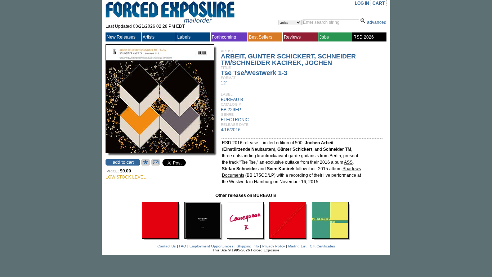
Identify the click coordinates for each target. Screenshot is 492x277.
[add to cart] (123, 162)
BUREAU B (232, 99)
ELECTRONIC (235, 119)
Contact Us (166, 246)
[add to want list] (145, 164)
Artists (149, 37)
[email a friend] (155, 164)
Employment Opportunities (211, 246)
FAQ (182, 246)
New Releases (121, 37)
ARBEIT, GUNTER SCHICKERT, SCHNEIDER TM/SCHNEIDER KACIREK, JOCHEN (288, 59)
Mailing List (297, 246)
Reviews (292, 37)
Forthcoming (224, 37)
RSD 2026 (363, 37)
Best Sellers (260, 37)
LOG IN (362, 3)
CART (378, 3)
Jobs (324, 37)
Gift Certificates (322, 246)
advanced (376, 22)
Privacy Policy (273, 246)
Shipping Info (248, 246)
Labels (184, 37)
